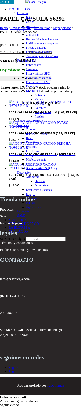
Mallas (39, 99)
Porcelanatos (33, 65)
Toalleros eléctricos (37, 168)
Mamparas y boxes (37, 155)
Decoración (24, 172)
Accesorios (32, 26)
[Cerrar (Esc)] (66, 4)
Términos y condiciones (16, 243)
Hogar (21, 30)
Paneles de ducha (36, 164)
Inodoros (31, 146)
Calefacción (33, 34)
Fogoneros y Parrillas (39, 52)
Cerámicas (32, 69)
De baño (40, 181)
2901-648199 (9, 313)
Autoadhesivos (43, 95)
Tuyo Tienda (55, 385)
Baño (29, 17)
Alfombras (32, 177)
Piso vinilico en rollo (39, 77)
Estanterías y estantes (39, 189)
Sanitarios (23, 125)
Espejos (30, 194)
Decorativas (42, 185)
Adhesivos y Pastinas (30, 121)
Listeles (39, 103)
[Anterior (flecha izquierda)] (7, 203)
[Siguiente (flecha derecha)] (73, 203)
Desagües (31, 142)
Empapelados (43, 112)
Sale (3, 216)
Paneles (39, 116)
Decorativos (33, 90)
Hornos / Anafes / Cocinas (42, 39)
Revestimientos (26, 60)
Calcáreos (40, 108)
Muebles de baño (36, 159)
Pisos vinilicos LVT (38, 82)
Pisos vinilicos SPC (38, 73)
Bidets (29, 138)
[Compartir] (57, 4)
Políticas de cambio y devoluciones (24, 250)
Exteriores (32, 86)
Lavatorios (32, 151)
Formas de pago (11, 223)
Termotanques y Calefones (42, 56)
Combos (31, 129)
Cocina (30, 21)
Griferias (22, 13)
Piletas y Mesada (36, 47)
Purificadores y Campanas (42, 43)
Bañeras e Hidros (36, 133)
